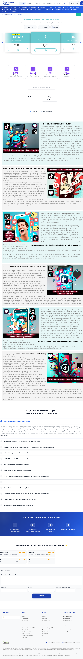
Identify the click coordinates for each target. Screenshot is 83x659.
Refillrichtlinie (25, 620)
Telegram (33, 7)
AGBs (23, 616)
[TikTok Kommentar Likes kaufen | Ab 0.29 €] (10, 3)
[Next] (81, 43)
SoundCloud (68, 7)
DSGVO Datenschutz (27, 624)
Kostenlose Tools (51, 3)
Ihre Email (31, 587)
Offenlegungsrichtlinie (27, 635)
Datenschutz (25, 622)
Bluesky (6, 9)
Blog (43, 624)
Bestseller (29, 3)
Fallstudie (24, 637)
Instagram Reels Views (68, 620)
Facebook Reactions (67, 630)
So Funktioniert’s (37, 3)
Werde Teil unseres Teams (48, 622)
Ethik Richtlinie (25, 630)
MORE (13, 11)
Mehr (58, 3)
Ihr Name (3, 587)
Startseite (22, 3)
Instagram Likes (66, 618)
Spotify (58, 7)
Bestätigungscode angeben (63, 587)
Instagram (6, 7)
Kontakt (44, 616)
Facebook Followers (67, 628)
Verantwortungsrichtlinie (48, 628)
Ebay (5, 11)
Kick (39, 9)
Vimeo (74, 9)
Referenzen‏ (45, 633)
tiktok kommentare (47, 111)
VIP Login (75, 3)
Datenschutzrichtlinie (47, 630)
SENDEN (41, 596)
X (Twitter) (51, 7)
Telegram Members (67, 631)
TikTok (14, 7)
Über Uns (44, 618)
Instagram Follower (67, 616)
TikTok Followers (67, 622)
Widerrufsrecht (25, 618)
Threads (77, 7)
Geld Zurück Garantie (47, 626)
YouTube (42, 7)
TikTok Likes (65, 624)
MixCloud (67, 9)
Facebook (23, 7)
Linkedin (23, 9)
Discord (14, 9)
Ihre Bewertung (5, 570)
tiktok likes (34, 111)
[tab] (15, 527)
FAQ (44, 3)
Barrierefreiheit (46, 631)
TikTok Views (66, 626)
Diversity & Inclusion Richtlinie (29, 628)
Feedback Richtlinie (26, 631)
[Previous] (2, 43)
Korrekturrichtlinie (26, 626)
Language (5, 613)
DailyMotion (57, 9)
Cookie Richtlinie (26, 633)
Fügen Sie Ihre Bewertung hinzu (9, 575)
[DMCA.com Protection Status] (6, 643)
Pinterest (48, 9)
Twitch (31, 9)
